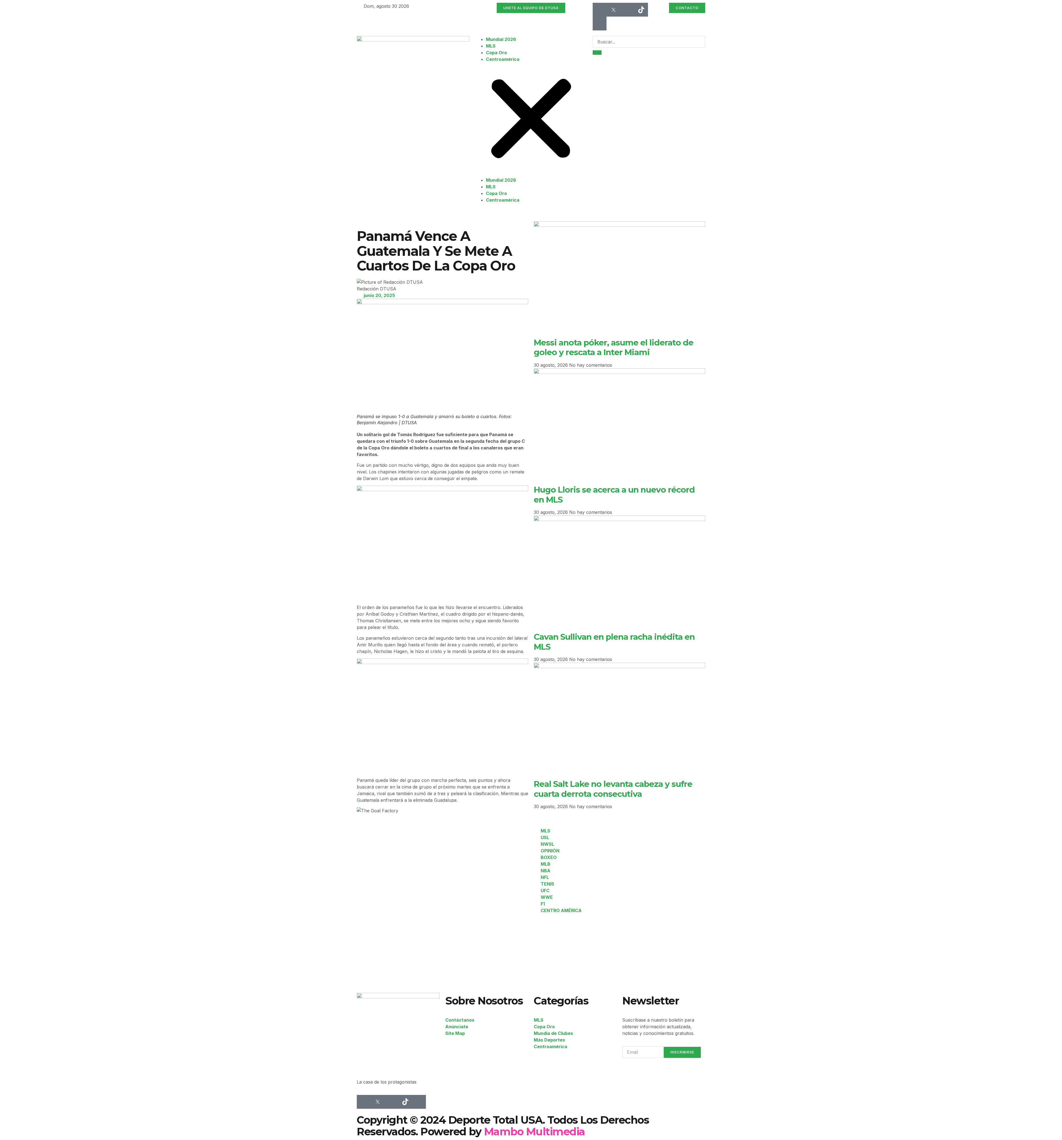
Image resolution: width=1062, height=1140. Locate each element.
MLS (491, 46)
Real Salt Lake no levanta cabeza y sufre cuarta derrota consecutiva (613, 788)
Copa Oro (496, 52)
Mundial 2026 (501, 39)
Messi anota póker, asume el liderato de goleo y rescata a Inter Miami (613, 347)
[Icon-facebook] (600, 10)
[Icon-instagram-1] (627, 10)
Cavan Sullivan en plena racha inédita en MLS (614, 641)
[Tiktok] (641, 10)
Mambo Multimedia (534, 1131)
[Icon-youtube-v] (600, 23)
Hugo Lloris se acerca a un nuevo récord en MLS (614, 494)
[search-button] (597, 52)
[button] (531, 120)
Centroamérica (502, 59)
